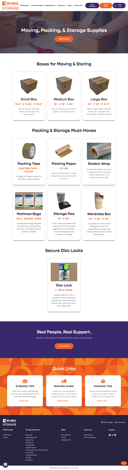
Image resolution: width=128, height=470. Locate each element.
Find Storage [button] (24, 5)
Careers (63, 437)
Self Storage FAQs (31, 437)
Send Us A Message (90, 437)
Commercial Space (37, 5)
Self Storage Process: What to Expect (37, 450)
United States (7, 435)
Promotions (29, 460)
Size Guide (29, 435)
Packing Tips (29, 442)
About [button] (70, 5)
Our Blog (28, 457)
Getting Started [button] (50, 5)
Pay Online (92, 5)
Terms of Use (74, 468)
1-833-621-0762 (88, 435)
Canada (5, 437)
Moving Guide (30, 445)
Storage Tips (30, 440)
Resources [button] (61, 5)
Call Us (120, 5)
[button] (124, 463)
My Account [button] (78, 5)
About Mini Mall (65, 435)
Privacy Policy (66, 468)
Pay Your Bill (29, 452)
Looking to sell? (66, 440)
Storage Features (31, 447)
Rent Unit (106, 5)
